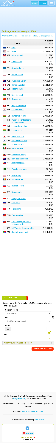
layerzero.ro (39, 420)
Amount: (9, 325)
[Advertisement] (28, 19)
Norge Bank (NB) (19, 398)
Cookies (39, 412)
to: (6, 318)
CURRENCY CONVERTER (42, 349)
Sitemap (31, 412)
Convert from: (11, 310)
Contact (24, 412)
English (43, 3)
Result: (5, 334)
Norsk (34, 3)
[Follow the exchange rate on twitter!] (27, 428)
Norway (29, 433)
